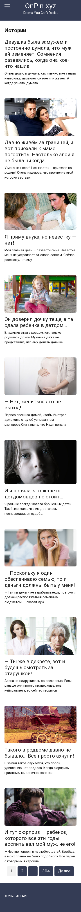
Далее (64, 871)
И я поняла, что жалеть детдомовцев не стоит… (33, 494)
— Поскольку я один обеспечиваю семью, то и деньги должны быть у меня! (39, 579)
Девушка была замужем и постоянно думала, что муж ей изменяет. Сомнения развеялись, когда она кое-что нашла (38, 54)
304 (46, 871)
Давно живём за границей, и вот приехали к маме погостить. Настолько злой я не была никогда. (39, 151)
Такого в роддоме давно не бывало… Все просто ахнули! (39, 753)
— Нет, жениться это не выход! (32, 404)
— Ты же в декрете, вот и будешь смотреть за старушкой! (34, 667)
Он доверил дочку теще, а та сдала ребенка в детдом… (38, 322)
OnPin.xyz (40, 6)
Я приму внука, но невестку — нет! (40, 240)
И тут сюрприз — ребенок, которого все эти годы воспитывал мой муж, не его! (39, 838)
